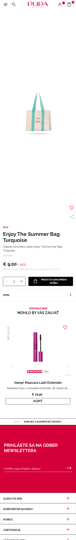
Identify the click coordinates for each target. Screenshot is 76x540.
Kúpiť (38, 401)
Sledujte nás (12, 498)
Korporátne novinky (18, 509)
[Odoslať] (69, 467)
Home (16, 422)
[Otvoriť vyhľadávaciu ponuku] (13, 4)
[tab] (38, 295)
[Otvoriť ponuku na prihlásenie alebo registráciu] (61, 4)
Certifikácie (11, 530)
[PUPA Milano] (38, 4)
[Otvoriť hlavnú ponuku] (5, 4)
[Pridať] (21, 281)
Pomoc (8, 519)
